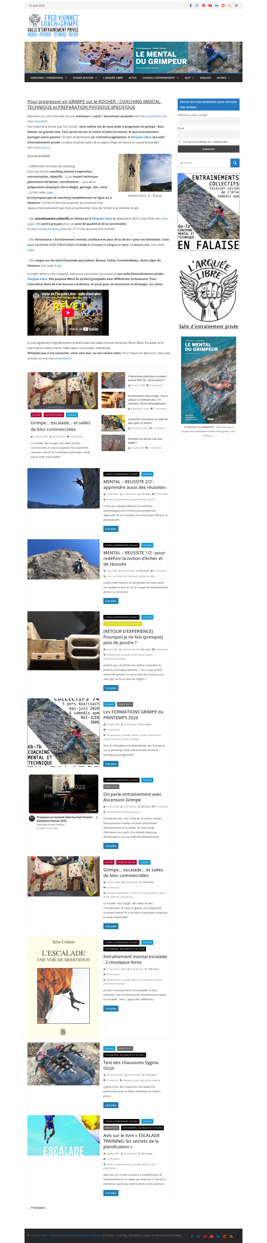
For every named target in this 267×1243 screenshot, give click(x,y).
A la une (36, 415)
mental (142, 499)
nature (162, 892)
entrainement (120, 499)
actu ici (45, 147)
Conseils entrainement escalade (121, 474)
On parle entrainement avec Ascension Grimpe (132, 797)
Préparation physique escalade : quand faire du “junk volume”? (147, 378)
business (110, 892)
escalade (132, 499)
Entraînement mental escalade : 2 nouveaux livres (135, 959)
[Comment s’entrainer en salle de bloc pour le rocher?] (113, 424)
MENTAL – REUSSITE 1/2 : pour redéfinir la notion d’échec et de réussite (134, 558)
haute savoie (154, 735)
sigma (143, 1080)
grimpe (143, 735)
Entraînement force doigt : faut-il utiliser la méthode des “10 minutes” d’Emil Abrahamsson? (148, 399)
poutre (148, 654)
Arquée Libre (141, 137)
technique (134, 739)
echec (109, 499)
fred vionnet (138, 654)
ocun (136, 1080)
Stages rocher (83, 77)
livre (139, 979)
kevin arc (146, 1164)
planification (109, 1168)
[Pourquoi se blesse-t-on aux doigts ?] (113, 443)
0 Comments (155, 385)
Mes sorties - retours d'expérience (123, 623)
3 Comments (158, 428)
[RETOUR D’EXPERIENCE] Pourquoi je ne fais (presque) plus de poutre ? (133, 636)
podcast (136, 812)
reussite (151, 499)
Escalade (71, 415)
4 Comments (161, 649)
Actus (133, 77)
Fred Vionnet (58, 436)
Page (58, 266)
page (49, 192)
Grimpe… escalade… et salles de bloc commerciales (60, 426)
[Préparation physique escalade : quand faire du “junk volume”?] (113, 381)
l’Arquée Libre (37, 279)
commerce (134, 892)
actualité (40, 121)
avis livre (110, 1164)
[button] (65, 77)
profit (106, 896)
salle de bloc (127, 896)
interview (125, 812)
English (205, 77)
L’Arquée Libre (113, 77)
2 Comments (154, 447)
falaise (135, 735)
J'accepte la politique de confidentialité (205, 141)
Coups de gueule (54, 415)
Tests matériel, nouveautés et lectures (125, 949)
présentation (154, 116)
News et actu (125, 704)
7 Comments (160, 408)
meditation (148, 979)
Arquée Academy (48, 229)
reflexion (114, 896)
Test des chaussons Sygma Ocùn (131, 1065)
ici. (212, 435)
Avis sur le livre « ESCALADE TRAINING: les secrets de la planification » (131, 1141)
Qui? (187, 77)
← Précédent (36, 1208)
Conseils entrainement (158, 77)
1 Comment (112, 1080)
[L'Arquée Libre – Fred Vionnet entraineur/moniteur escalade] (133, 44)
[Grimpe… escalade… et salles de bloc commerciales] (62, 390)
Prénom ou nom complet (192, 115)
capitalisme (122, 892)
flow (134, 979)
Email (181, 128)
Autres (221, 77)
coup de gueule (149, 892)
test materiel (153, 1080)
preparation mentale (114, 983)
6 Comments (76, 436)
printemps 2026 (120, 739)
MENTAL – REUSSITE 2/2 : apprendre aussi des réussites (134, 484)
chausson (127, 1080)
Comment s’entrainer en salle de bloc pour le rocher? (148, 421)
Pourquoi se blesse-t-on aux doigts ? (145, 440)
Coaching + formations (46, 77)
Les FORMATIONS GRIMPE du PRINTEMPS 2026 (133, 714)
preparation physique (114, 658)
